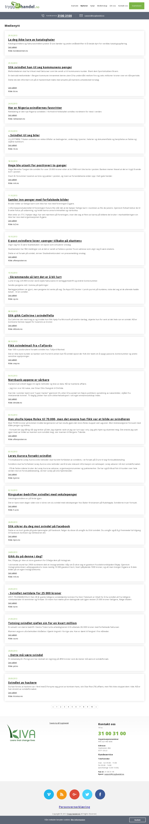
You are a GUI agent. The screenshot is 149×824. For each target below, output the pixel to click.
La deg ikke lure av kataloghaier (31, 39)
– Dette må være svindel (25, 655)
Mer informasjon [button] (78, 820)
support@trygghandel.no (94, 16)
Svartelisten (136, 6)
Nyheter (84, 6)
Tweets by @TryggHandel (59, 723)
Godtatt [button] (137, 820)
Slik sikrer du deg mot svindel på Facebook (39, 526)
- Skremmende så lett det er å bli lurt (35, 277)
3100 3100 (65, 16)
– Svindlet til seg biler (24, 135)
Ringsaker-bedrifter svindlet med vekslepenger (42, 494)
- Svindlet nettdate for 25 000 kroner (34, 593)
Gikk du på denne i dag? (25, 556)
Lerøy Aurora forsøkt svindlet (29, 456)
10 (92, 707)
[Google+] (74, 794)
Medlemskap (102, 6)
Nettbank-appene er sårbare (28, 380)
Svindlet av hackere (22, 682)
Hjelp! (92, 6)
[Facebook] (100, 794)
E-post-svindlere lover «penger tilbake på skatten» (45, 241)
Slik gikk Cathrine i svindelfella (31, 315)
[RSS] (62, 794)
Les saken (12, 47)
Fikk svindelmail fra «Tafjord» (30, 345)
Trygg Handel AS (73, 814)
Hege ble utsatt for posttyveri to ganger (37, 165)
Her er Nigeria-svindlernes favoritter (35, 108)
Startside (74, 6)
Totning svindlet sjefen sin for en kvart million (42, 623)
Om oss (113, 6)
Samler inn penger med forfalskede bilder (38, 199)
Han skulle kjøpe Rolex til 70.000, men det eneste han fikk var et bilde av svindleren (69, 419)
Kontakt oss (123, 6)
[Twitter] (87, 794)
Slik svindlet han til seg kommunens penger (40, 67)
